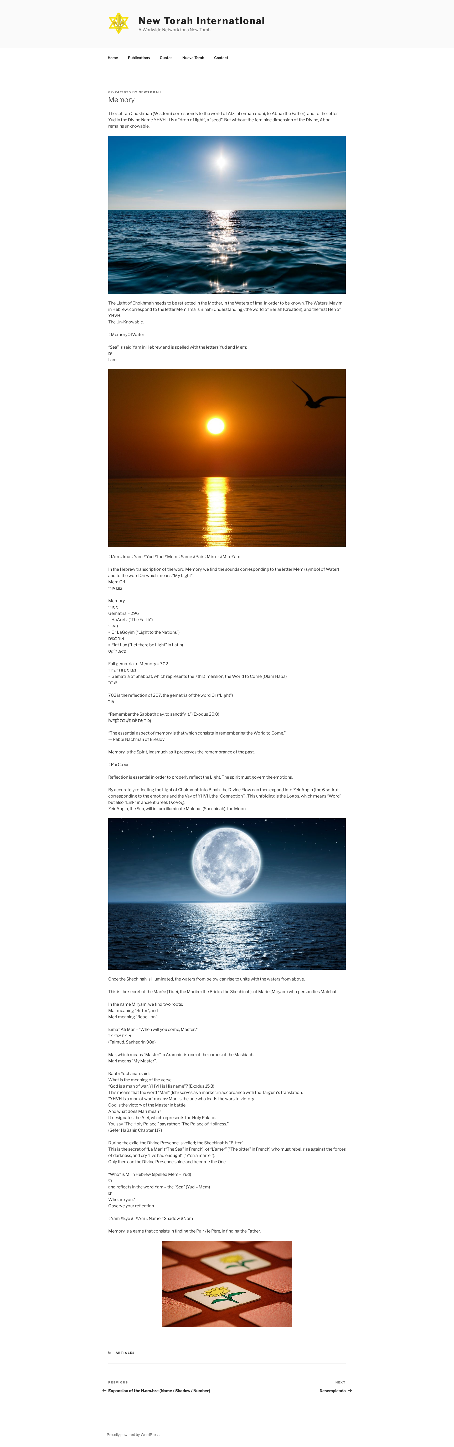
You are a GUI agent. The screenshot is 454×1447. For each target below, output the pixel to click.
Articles (125, 1353)
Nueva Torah (193, 57)
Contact (221, 57)
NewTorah (150, 92)
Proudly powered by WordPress (133, 1434)
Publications (139, 57)
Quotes (166, 57)
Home (113, 57)
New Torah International (201, 21)
